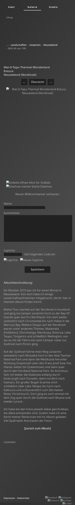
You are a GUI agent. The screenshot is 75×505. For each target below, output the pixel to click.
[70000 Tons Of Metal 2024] (46, 474)
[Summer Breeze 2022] (44, 486)
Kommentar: (12, 213)
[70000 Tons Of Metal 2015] (18, 486)
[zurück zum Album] (37, 428)
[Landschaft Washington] (43, 457)
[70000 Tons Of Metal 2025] (18, 448)
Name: (8, 203)
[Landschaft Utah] (21, 457)
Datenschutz (23, 498)
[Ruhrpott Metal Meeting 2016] (43, 489)
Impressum (9, 498)
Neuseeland (50, 45)
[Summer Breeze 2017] (34, 460)
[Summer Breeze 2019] (41, 469)
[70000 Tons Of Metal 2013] (18, 466)
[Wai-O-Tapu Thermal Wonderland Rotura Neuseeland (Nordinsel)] (37, 134)
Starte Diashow (41, 186)
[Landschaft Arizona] (38, 480)
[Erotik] (60, 454)
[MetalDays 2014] (59, 445)
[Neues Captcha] (31, 260)
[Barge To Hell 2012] (42, 451)
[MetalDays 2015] (41, 448)
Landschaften (19, 45)
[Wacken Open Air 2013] (16, 469)
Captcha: (9, 250)
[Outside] (61, 483)
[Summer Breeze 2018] (44, 454)
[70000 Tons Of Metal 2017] (18, 445)
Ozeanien (35, 45)
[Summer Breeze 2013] (16, 480)
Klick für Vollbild (39, 183)
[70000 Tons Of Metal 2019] (18, 451)
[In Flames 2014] (41, 445)
